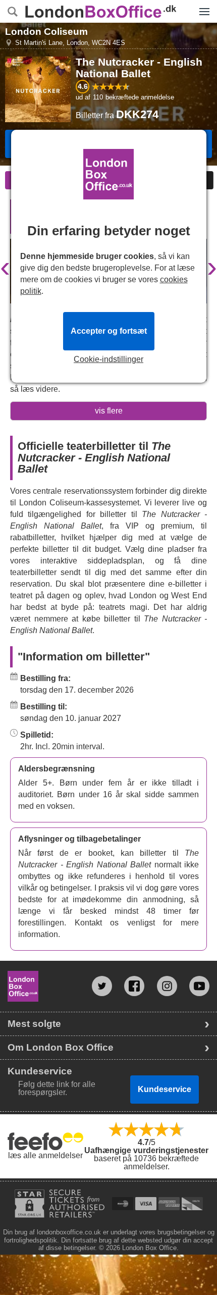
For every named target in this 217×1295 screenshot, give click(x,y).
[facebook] (134, 986)
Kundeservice (164, 1089)
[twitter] (102, 986)
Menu (202, 4)
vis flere (109, 410)
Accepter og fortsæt (109, 331)
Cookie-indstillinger (108, 359)
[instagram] (167, 986)
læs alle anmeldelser (45, 1155)
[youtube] (199, 986)
